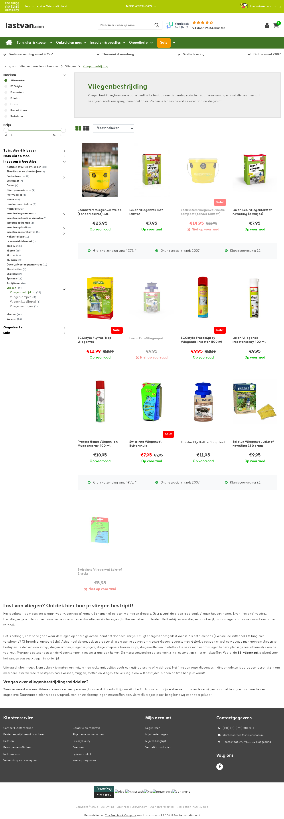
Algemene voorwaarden (88, 734)
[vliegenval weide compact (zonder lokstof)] (203, 169)
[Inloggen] (267, 25)
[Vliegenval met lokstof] (151, 169)
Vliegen (70, 66)
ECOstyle (16, 86)
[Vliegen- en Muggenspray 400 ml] (100, 401)
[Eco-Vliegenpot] (151, 297)
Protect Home (18, 110)
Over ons (78, 747)
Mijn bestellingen (156, 734)
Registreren (152, 728)
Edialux (15, 98)
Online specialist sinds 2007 (180, 251)
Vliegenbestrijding (95, 66)
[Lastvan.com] (12, 6)
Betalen (8, 741)
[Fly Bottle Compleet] (203, 401)
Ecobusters (17, 92)
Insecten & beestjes (45, 66)
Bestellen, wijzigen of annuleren (24, 734)
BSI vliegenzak (248, 652)
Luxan (14, 104)
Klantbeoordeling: (244, 251)
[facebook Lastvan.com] (219, 766)
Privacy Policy (81, 741)
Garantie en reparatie (87, 728)
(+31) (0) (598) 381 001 (238, 728)
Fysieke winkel (82, 754)
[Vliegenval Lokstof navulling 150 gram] (255, 401)
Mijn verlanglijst (155, 741)
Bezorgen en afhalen (17, 747)
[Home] (8, 42)
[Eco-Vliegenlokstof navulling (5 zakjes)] (255, 169)
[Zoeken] (157, 25)
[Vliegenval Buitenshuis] (151, 401)
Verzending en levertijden (20, 760)
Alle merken (18, 80)
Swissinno (16, 116)
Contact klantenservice (18, 728)
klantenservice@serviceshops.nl (243, 735)
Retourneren (11, 754)
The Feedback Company (120, 815)
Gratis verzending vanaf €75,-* (114, 251)
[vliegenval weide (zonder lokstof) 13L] (100, 169)
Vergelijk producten (158, 747)
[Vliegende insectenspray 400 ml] (255, 297)
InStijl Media (200, 807)
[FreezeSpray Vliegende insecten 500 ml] (203, 297)
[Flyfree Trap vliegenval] (100, 297)
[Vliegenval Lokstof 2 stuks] (100, 529)
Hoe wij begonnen (84, 760)
